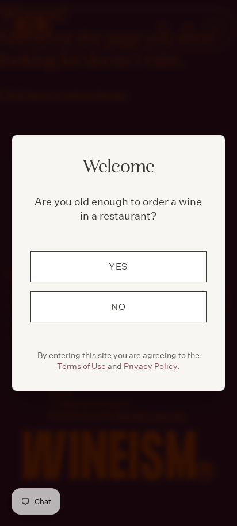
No (118, 306)
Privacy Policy (150, 366)
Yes (118, 266)
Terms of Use (81, 366)
